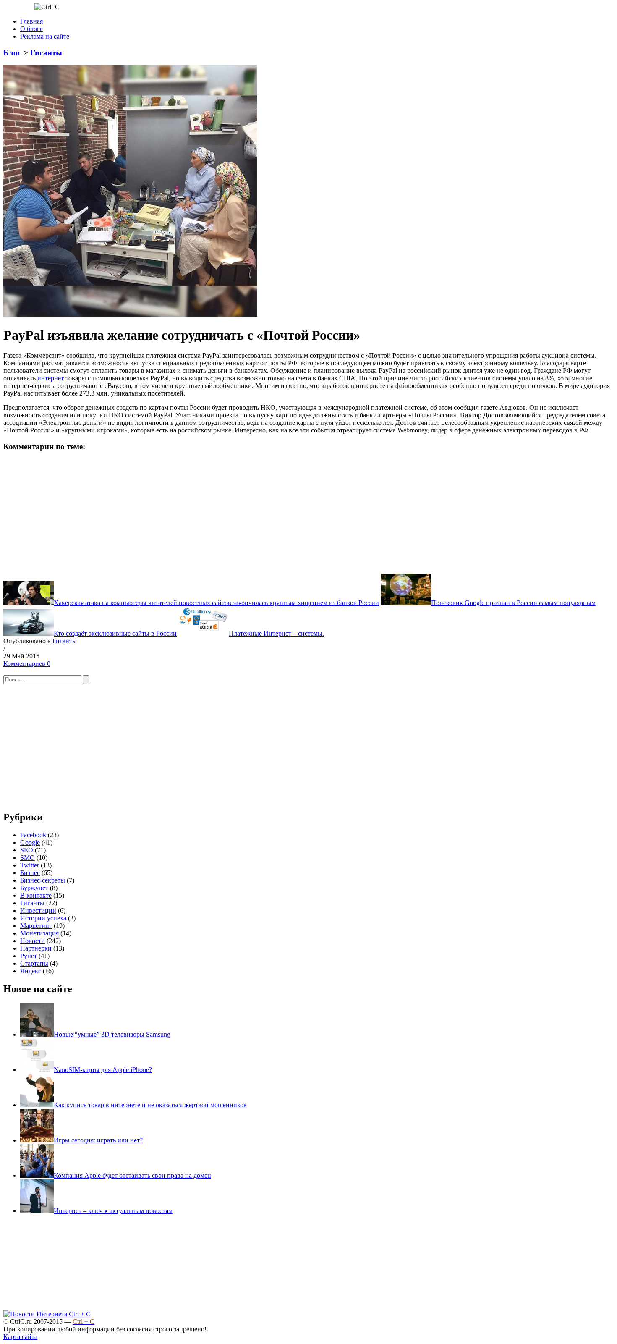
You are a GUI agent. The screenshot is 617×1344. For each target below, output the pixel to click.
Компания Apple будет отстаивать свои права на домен (132, 1175)
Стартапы (34, 963)
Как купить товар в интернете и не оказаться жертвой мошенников (150, 1104)
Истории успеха (43, 918)
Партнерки (36, 948)
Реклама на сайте (44, 36)
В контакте (36, 895)
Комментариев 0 (26, 663)
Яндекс (30, 971)
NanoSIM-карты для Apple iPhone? (103, 1069)
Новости (32, 940)
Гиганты (46, 52)
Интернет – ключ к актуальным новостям (113, 1210)
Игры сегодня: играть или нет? (98, 1140)
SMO (27, 857)
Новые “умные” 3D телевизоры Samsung (112, 1034)
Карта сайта (20, 1336)
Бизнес (30, 872)
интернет (50, 378)
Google (30, 842)
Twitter (29, 865)
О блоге (31, 28)
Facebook (33, 834)
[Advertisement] (66, 511)
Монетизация (39, 933)
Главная (31, 21)
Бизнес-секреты (42, 880)
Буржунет (34, 887)
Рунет (28, 955)
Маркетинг (36, 925)
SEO (26, 850)
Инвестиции (38, 910)
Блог (12, 52)
